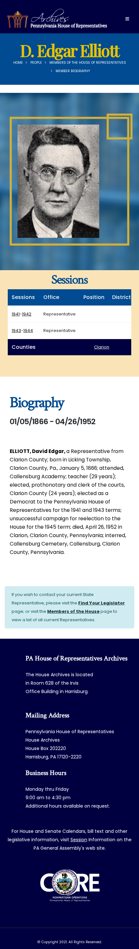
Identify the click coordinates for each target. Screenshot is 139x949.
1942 (26, 314)
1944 (28, 330)
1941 (16, 314)
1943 (16, 330)
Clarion (101, 347)
